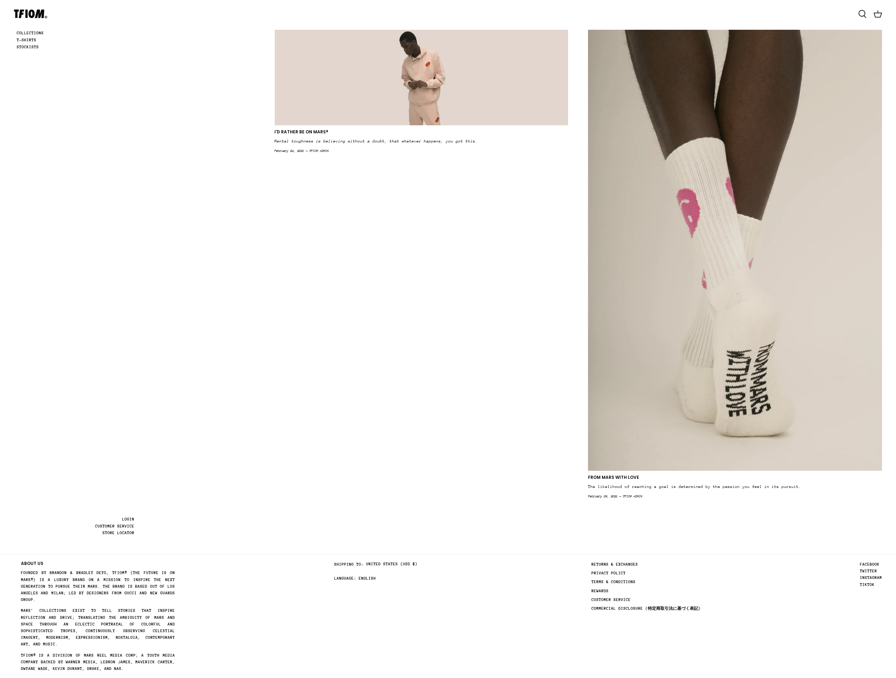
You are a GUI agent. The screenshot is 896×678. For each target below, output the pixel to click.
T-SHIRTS (26, 40)
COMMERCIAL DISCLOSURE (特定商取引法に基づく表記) (646, 608)
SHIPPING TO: (349, 564)
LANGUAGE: (345, 578)
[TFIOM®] (30, 14)
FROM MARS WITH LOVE (613, 477)
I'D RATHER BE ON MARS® (301, 132)
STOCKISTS (28, 47)
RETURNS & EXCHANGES (615, 564)
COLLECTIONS (30, 33)
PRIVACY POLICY (609, 573)
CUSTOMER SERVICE (114, 526)
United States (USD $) (392, 564)
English (367, 578)
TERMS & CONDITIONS (614, 582)
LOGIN (128, 519)
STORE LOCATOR (118, 533)
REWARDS (600, 591)
